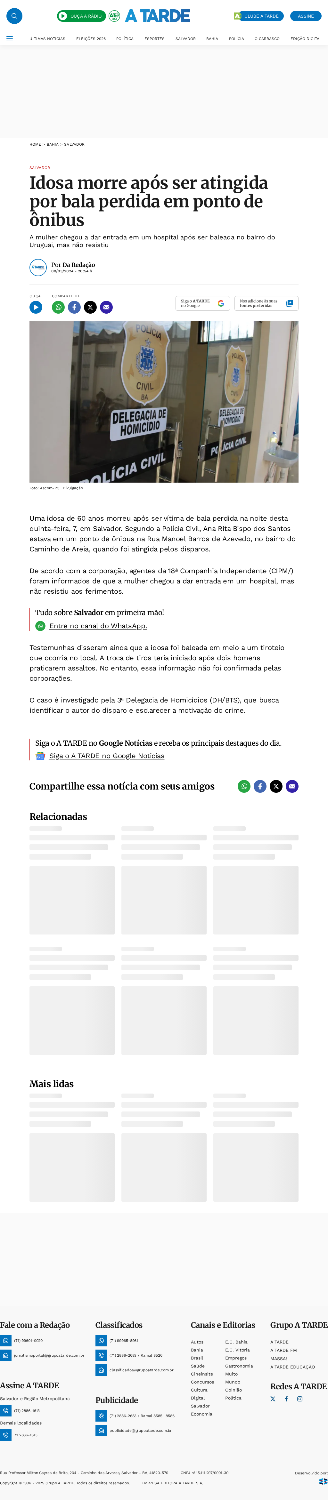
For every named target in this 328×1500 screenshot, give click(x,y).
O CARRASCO (267, 38)
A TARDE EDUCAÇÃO (292, 1366)
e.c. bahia (236, 1341)
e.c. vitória (237, 1349)
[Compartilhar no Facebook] (74, 307)
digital (198, 1397)
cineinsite (202, 1373)
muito (231, 1373)
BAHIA (212, 38)
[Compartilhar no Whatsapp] (58, 307)
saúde (198, 1365)
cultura (199, 1389)
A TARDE (279, 1341)
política (233, 1397)
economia (201, 1413)
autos (197, 1341)
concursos (202, 1381)
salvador (200, 1405)
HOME (35, 144)
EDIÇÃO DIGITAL (306, 38)
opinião (233, 1389)
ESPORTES (154, 38)
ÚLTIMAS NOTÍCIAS (47, 38)
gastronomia (239, 1365)
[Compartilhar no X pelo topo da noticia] (90, 307)
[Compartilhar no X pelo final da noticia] (276, 786)
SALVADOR (186, 38)
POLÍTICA (125, 38)
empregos (236, 1357)
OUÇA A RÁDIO (86, 16)
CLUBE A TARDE (261, 16)
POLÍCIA (236, 38)
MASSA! (278, 1358)
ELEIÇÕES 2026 (91, 38)
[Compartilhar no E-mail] (106, 307)
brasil (197, 1357)
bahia (53, 144)
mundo (232, 1381)
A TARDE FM (283, 1350)
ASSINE (306, 16)
